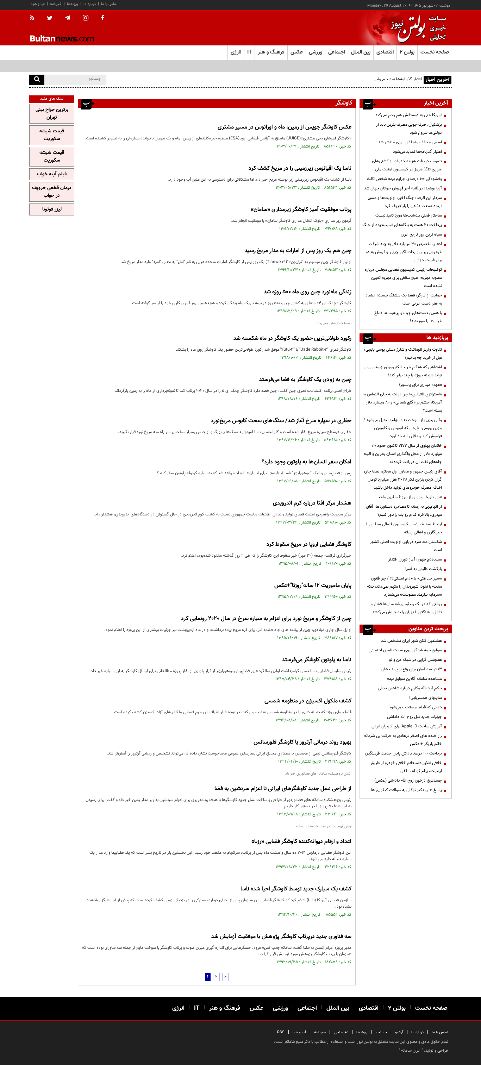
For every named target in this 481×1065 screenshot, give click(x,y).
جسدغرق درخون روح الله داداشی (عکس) (408, 780)
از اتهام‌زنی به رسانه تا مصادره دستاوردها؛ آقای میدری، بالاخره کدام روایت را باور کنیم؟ (404, 510)
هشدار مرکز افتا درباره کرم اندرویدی (312, 503)
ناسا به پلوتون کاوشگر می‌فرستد (316, 660)
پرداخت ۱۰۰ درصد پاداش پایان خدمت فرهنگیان (403, 753)
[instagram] (85, 18)
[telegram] (68, 18)
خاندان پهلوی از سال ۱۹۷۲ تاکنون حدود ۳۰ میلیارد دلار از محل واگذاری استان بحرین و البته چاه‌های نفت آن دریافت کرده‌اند (403, 454)
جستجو (381, 1032)
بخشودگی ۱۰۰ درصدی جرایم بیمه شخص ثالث (404, 179)
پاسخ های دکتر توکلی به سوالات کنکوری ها (406, 790)
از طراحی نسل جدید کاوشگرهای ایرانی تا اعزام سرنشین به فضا (282, 788)
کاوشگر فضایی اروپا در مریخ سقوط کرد (309, 544)
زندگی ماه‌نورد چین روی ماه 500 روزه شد (307, 292)
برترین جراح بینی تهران (52, 113)
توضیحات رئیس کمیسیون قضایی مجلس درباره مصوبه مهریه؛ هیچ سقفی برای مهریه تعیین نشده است (403, 278)
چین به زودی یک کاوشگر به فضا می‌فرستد (305, 379)
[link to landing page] (416, 28)
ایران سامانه (410, 1050)
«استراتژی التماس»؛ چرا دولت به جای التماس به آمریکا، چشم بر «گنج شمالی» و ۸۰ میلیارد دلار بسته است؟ (402, 402)
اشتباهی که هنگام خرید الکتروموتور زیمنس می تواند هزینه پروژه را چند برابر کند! (403, 371)
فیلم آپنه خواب (52, 174)
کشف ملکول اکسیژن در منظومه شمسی (307, 701)
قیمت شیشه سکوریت (51, 135)
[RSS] (34, 18)
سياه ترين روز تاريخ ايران (421, 234)
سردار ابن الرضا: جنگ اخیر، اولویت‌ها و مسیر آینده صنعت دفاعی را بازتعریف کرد (405, 202)
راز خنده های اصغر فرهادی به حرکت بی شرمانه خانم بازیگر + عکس (403, 740)
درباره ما (89, 4)
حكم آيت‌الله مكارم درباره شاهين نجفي (410, 688)
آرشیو (399, 1032)
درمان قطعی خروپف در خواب (51, 192)
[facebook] (102, 18)
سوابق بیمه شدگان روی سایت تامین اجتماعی (405, 650)
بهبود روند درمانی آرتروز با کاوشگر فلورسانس (302, 742)
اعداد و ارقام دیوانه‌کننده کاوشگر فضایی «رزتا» (301, 841)
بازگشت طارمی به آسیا (423, 569)
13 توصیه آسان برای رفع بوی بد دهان (411, 669)
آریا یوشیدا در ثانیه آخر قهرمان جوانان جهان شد (403, 188)
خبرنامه (56, 4)
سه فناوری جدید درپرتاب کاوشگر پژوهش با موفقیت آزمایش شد (281, 936)
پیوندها (72, 4)
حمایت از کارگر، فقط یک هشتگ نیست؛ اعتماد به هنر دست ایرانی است (404, 299)
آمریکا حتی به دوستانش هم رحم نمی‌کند (408, 115)
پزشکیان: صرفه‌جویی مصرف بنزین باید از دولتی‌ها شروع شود (409, 128)
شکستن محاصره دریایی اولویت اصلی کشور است (406, 546)
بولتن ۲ (407, 52)
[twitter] (49, 19)
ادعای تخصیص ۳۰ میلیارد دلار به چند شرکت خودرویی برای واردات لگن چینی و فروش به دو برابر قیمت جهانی (404, 252)
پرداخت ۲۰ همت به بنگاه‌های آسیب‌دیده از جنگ (402, 225)
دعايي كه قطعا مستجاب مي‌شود (415, 707)
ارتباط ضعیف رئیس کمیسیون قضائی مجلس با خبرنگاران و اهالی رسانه (404, 528)
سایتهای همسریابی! (425, 698)
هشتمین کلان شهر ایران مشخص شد (411, 641)
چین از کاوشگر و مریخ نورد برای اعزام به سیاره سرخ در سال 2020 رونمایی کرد (266, 618)
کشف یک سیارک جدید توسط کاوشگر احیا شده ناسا (296, 889)
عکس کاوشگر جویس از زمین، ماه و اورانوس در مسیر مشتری (284, 127)
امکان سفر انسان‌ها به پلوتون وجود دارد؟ (306, 462)
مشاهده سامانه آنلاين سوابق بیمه (414, 679)
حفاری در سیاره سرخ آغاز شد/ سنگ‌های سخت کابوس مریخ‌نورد (281, 420)
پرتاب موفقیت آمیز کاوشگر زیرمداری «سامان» (301, 209)
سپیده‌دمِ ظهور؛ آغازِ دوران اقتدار (415, 559)
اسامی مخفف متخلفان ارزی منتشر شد (410, 142)
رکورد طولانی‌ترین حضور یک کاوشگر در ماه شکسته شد (292, 338)
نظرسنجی (341, 1032)
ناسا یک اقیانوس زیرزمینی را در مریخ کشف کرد (300, 168)
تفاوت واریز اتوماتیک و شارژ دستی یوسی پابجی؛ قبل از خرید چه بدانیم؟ (403, 353)
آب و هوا (38, 4)
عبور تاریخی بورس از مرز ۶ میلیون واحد (410, 497)
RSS (281, 1032)
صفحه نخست (434, 52)
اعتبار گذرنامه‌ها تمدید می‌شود (397, 79)
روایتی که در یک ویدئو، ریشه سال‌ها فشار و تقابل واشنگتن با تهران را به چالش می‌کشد (406, 608)
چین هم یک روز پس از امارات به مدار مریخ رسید (298, 250)
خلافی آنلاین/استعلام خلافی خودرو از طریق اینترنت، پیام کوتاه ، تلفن (406, 767)
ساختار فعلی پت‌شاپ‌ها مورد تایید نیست (408, 215)
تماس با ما (109, 4)
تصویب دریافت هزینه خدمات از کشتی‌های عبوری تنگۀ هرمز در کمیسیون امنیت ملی (407, 165)
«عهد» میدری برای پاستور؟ (420, 385)
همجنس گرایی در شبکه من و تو (415, 660)
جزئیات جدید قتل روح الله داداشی (414, 717)
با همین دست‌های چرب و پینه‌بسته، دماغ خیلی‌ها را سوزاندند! (408, 317)
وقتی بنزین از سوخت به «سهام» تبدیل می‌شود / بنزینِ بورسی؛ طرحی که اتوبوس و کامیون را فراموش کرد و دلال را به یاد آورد (402, 428)
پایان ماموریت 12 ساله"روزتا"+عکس (312, 585)
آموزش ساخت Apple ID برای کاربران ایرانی (406, 726)
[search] (36, 80)
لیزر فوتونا (52, 209)
